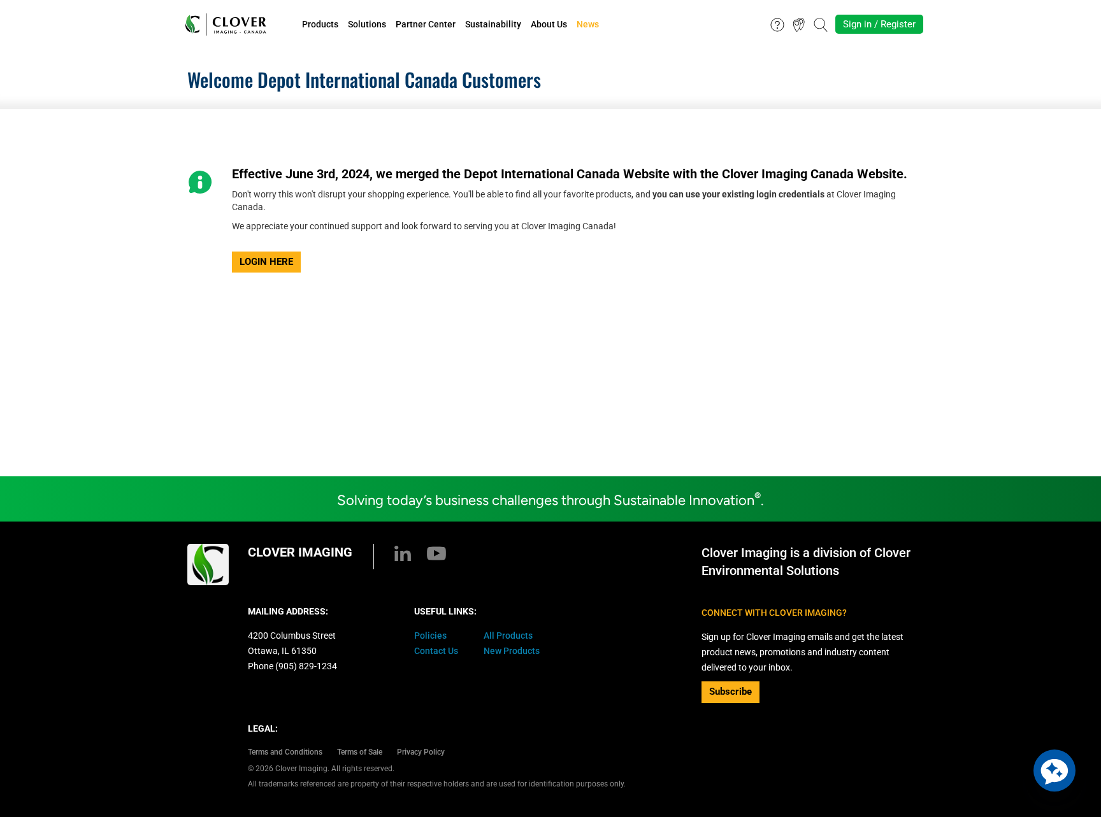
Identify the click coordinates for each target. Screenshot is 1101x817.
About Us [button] (549, 24)
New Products (512, 651)
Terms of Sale (359, 752)
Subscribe (730, 691)
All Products (508, 635)
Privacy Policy (421, 752)
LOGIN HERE (266, 261)
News (588, 24)
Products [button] (320, 24)
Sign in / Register (879, 24)
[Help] (777, 23)
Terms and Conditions (285, 752)
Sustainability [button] (493, 24)
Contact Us (436, 651)
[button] (1054, 771)
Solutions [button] (367, 24)
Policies (430, 635)
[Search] (821, 23)
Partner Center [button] (426, 24)
